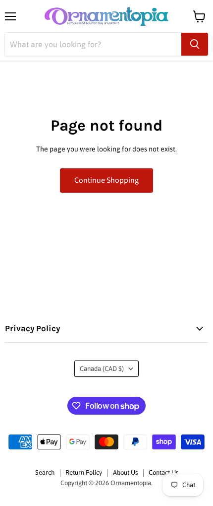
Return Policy (83, 472)
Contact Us (163, 472)
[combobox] (93, 44)
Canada (102, 368)
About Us (125, 472)
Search (44, 472)
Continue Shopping (106, 180)
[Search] (194, 44)
